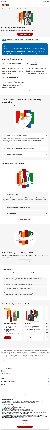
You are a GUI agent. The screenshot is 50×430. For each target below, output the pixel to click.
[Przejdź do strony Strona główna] (2, 9)
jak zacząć (4, 39)
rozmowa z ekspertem (29, 39)
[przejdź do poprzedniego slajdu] (6, 343)
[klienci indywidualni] (5, 5)
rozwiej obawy (10, 39)
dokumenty (37, 39)
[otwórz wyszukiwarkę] (43, 5)
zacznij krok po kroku (19, 39)
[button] (12, 323)
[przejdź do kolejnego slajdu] (43, 343)
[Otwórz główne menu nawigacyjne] (47, 5)
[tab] (8, 273)
